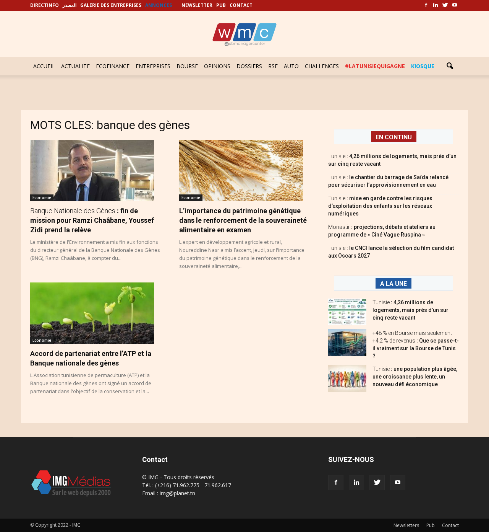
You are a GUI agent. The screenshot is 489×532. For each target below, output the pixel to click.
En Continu (394, 137)
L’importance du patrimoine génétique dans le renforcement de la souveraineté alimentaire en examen (243, 220)
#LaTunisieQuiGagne (375, 66)
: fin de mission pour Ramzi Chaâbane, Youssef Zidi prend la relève (92, 220)
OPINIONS (217, 66)
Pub (430, 525)
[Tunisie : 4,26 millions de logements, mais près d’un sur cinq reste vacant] (347, 312)
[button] (449, 66)
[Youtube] (454, 5)
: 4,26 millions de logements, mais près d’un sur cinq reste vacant (410, 310)
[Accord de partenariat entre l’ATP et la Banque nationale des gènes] (95, 313)
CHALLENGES (322, 66)
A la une (393, 283)
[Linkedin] (435, 5)
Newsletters (406, 525)
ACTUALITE (75, 66)
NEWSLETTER (196, 5)
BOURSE (187, 66)
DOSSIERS (249, 66)
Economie (41, 197)
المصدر (69, 5)
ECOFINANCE (113, 66)
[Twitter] (445, 5)
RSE (273, 66)
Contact (450, 525)
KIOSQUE (422, 66)
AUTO (291, 66)
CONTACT (241, 5)
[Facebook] (426, 5)
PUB (221, 5)
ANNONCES (158, 5)
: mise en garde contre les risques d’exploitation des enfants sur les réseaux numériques (380, 206)
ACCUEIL (44, 66)
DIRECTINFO (44, 5)
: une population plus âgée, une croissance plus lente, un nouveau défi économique (414, 376)
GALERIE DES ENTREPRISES (110, 5)
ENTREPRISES (153, 66)
